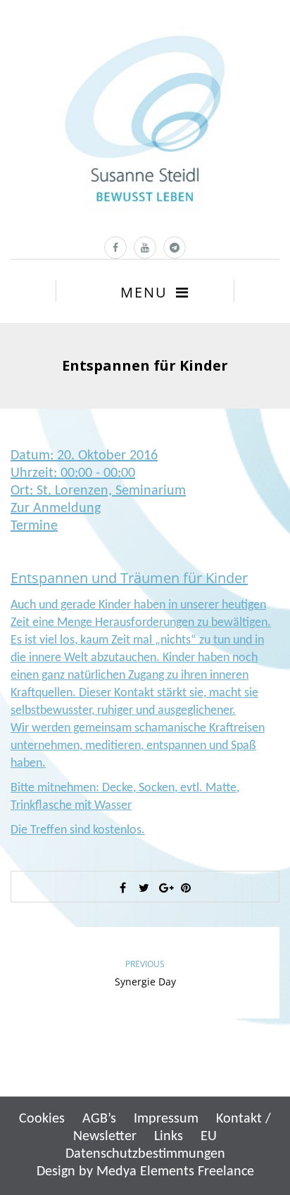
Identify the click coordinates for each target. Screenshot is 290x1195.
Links (168, 1137)
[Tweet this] (143, 887)
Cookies (42, 1119)
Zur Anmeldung (56, 508)
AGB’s (99, 1119)
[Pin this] (185, 887)
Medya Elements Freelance (175, 1172)
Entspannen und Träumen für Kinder (129, 577)
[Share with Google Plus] (164, 887)
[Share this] (122, 887)
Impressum (166, 1119)
